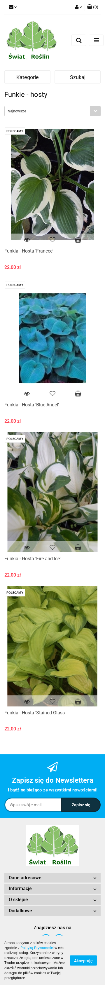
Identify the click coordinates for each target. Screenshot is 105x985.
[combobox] (52, 111)
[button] (93, 7)
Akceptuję (83, 960)
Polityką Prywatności (37, 948)
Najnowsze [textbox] (17, 111)
